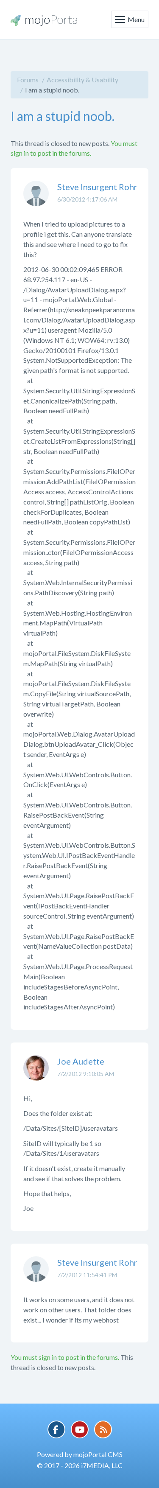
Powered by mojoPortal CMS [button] (80, 1454)
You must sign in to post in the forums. (65, 1357)
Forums (28, 80)
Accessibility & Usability (82, 80)
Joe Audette (80, 1061)
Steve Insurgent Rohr (97, 187)
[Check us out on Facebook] (56, 1429)
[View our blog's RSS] (103, 1429)
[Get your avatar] (36, 200)
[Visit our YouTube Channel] (80, 1429)
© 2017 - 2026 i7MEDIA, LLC (80, 1465)
